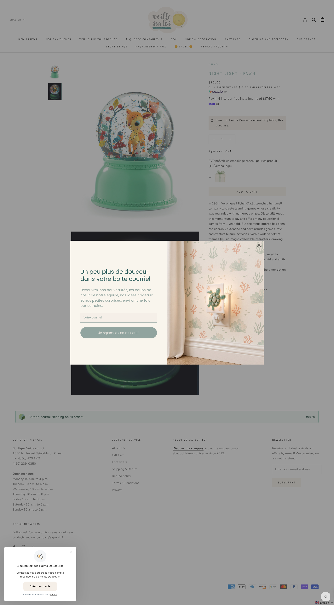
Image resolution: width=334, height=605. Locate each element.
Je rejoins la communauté (118, 332)
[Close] (259, 245)
